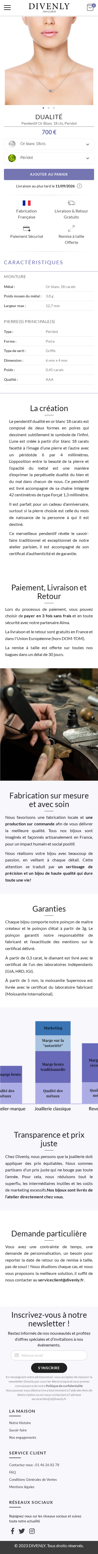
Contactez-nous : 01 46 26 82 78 (34, 1465)
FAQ (12, 1472)
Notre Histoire (20, 1423)
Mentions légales (21, 1487)
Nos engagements (22, 1437)
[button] (49, 144)
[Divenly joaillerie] (49, 8)
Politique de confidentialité (64, 1386)
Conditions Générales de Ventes (33, 1479)
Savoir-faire (18, 1430)
